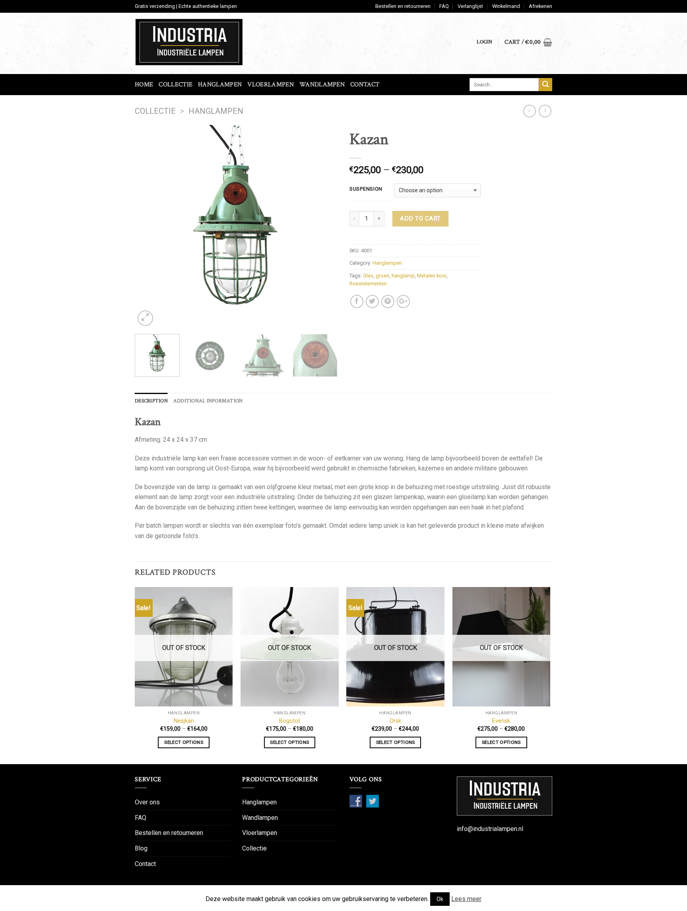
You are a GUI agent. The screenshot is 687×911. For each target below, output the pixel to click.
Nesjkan (184, 721)
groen (382, 276)
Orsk (395, 721)
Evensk (501, 721)
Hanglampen (220, 84)
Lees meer (466, 899)
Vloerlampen (270, 84)
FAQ (444, 6)
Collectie (175, 84)
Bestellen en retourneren (403, 6)
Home (144, 84)
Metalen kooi (431, 276)
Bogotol (289, 721)
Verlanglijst (470, 6)
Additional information (208, 401)
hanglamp (403, 276)
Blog (141, 848)
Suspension (365, 189)
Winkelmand (506, 6)
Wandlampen (322, 84)
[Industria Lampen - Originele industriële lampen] (203, 42)
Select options (183, 742)
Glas (368, 276)
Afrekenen (540, 6)
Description (151, 401)
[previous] (149, 226)
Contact (364, 84)
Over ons (147, 802)
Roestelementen (368, 284)
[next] (323, 226)
